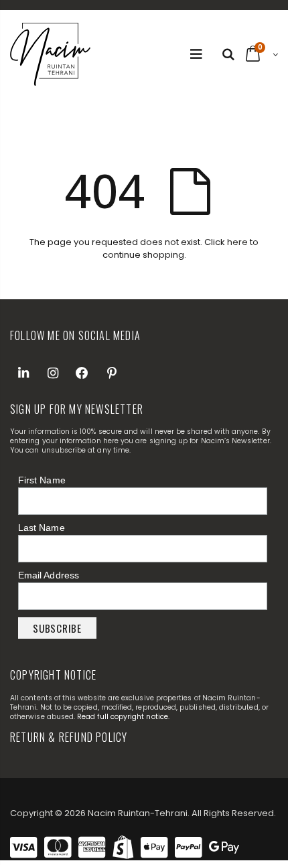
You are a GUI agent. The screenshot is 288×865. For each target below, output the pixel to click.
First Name (42, 480)
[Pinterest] (111, 373)
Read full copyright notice (122, 717)
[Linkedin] (23, 373)
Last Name (41, 527)
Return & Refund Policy (68, 737)
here (237, 242)
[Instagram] (53, 373)
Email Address (48, 575)
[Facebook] (82, 373)
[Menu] (196, 54)
